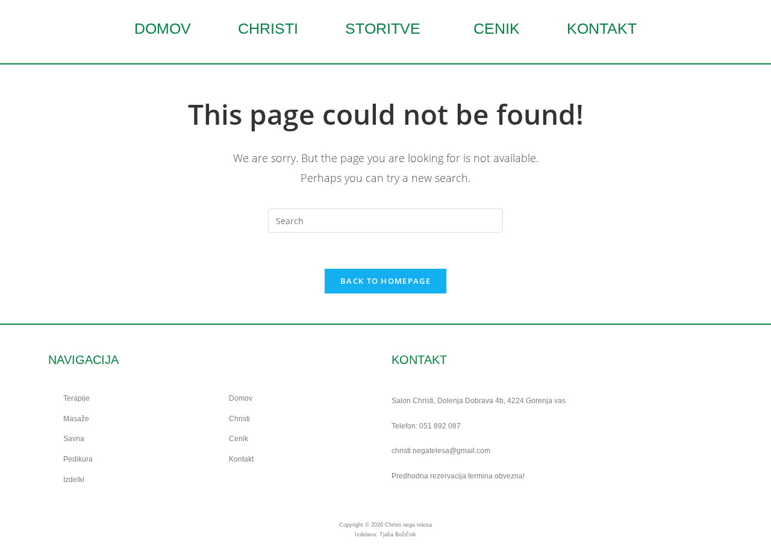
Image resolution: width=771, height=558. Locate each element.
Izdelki (73, 479)
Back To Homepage (385, 280)
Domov (162, 28)
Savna (73, 438)
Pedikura (78, 459)
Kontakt (602, 28)
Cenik (496, 28)
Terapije (76, 398)
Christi (268, 28)
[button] (385, 28)
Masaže (76, 419)
